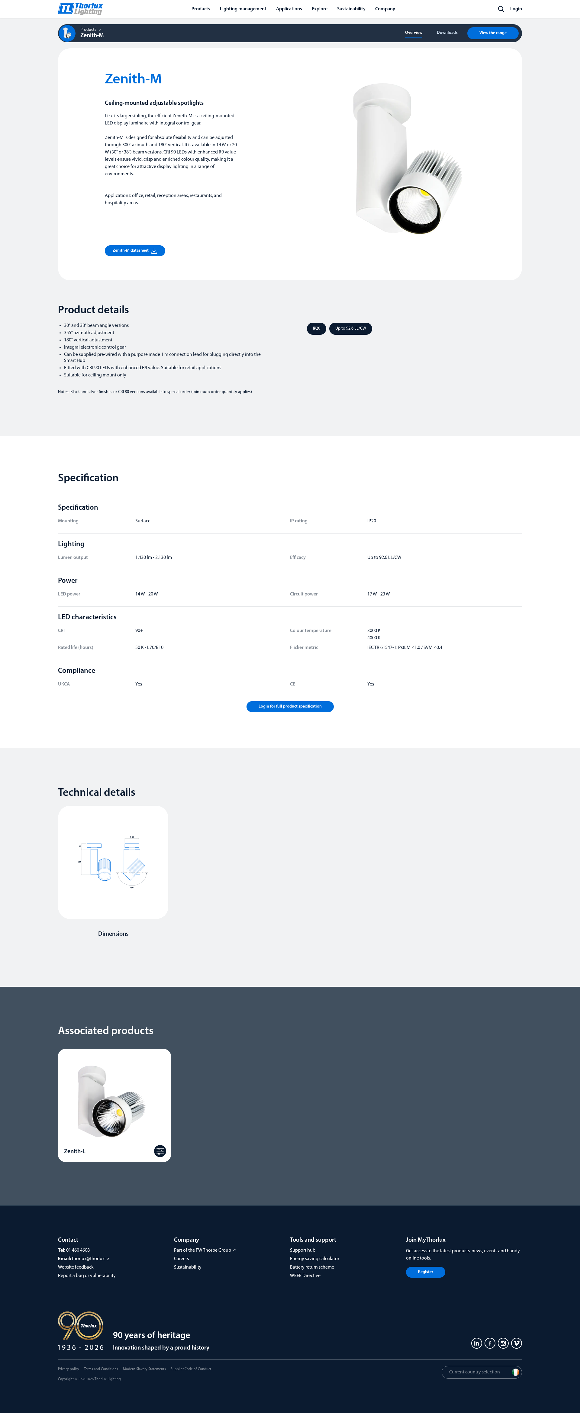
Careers (181, 1259)
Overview (413, 33)
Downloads (447, 33)
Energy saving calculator (314, 1259)
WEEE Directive (305, 1275)
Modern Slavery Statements (144, 1369)
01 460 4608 (78, 1250)
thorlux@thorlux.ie (90, 1259)
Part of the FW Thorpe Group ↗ (205, 1250)
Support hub (302, 1250)
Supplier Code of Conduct (191, 1369)
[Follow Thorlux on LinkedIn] (477, 1343)
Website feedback (76, 1267)
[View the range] (160, 1151)
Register (425, 1272)
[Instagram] (503, 1343)
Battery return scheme (312, 1267)
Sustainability (187, 1267)
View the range (493, 33)
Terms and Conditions (101, 1369)
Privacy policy (68, 1369)
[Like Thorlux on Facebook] (490, 1343)
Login (516, 9)
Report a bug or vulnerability (87, 1275)
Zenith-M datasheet (131, 250)
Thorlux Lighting (108, 1379)
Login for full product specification (290, 706)
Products (88, 30)
